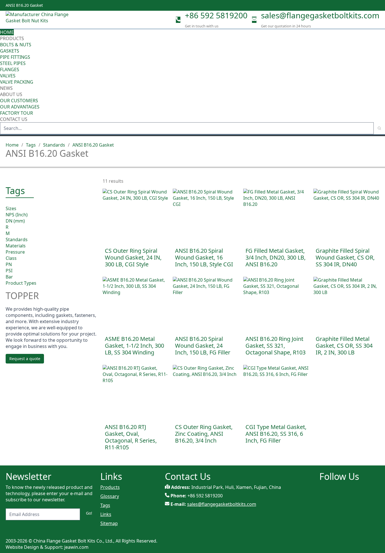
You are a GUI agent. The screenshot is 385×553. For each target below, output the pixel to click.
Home (7, 32)
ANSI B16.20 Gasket (93, 145)
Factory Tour (16, 113)
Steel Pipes (13, 63)
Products (12, 38)
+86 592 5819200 (216, 15)
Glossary (109, 496)
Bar (9, 276)
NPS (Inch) (17, 214)
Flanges (9, 69)
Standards (54, 145)
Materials (16, 245)
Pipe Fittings (15, 57)
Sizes (11, 208)
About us (11, 94)
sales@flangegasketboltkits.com (320, 15)
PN (9, 264)
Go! (89, 513)
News (6, 88)
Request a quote (24, 358)
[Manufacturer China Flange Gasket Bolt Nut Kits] (39, 19)
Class (11, 258)
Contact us (13, 119)
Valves (8, 76)
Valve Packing (16, 82)
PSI (9, 270)
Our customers (19, 100)
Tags (31, 145)
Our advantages (19, 107)
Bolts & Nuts (15, 45)
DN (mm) (15, 220)
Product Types (21, 283)
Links (105, 514)
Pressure (15, 252)
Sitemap (109, 523)
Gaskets (9, 51)
